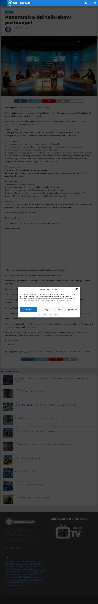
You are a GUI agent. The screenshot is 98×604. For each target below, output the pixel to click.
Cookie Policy (43, 315)
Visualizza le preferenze (67, 310)
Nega (47, 310)
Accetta (29, 310)
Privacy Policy (53, 315)
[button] (77, 289)
